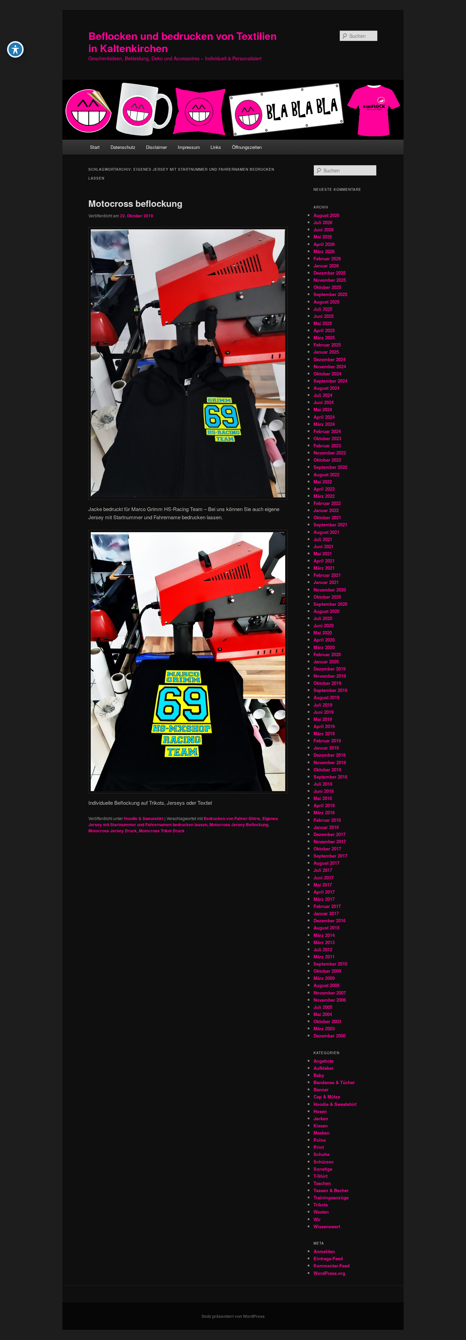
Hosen (320, 1111)
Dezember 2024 (330, 359)
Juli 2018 (323, 784)
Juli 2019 (323, 705)
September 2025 (330, 294)
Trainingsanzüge (331, 1197)
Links (215, 147)
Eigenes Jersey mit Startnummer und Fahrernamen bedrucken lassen (183, 821)
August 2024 (326, 388)
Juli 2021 (323, 539)
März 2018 (324, 812)
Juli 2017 (323, 870)
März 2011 (324, 956)
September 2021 (330, 524)
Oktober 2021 (327, 517)
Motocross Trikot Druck (162, 831)
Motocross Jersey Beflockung (238, 824)
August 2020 (326, 611)
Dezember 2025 (330, 272)
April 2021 (324, 560)
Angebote (324, 1061)
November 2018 (330, 762)
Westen (321, 1211)
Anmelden (324, 1251)
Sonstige (323, 1169)
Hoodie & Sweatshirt (143, 818)
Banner (321, 1089)
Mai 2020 (323, 632)
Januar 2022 (326, 510)
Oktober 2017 (327, 848)
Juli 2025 (323, 309)
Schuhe (322, 1154)
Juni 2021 (324, 546)
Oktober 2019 (327, 683)
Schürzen (324, 1161)
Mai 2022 (323, 481)
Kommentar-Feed (332, 1265)
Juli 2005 (323, 1007)
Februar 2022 (327, 503)
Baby (319, 1075)
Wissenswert (327, 1226)
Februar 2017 (327, 906)
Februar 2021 (327, 575)
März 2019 (324, 733)
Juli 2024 (323, 395)
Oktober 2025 (327, 287)
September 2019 (330, 690)
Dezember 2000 (330, 1035)
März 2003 (324, 1028)
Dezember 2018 (330, 755)
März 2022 (324, 496)
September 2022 (330, 467)
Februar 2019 (327, 740)
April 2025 (324, 330)
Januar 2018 (326, 827)
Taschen (322, 1183)
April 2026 (324, 244)
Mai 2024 (323, 409)
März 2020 (324, 647)
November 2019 (330, 676)
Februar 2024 (327, 431)
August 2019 (326, 697)
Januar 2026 (326, 265)
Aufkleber (324, 1068)
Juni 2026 (324, 229)
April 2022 (324, 489)
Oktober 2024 (327, 373)
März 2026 (324, 251)
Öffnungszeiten (247, 147)
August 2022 (326, 474)
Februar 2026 (327, 258)
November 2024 (330, 366)
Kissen (321, 1125)
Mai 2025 (323, 323)
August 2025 (326, 301)
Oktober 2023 (327, 438)
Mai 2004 (323, 1014)
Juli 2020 (323, 618)
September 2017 (330, 855)
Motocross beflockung (135, 203)
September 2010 (330, 963)
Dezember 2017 (330, 834)
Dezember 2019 (330, 668)
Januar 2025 (326, 352)
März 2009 (324, 978)
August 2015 (326, 927)
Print (319, 1147)
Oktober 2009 (327, 971)
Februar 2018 (327, 820)
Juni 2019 (324, 712)
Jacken (321, 1118)
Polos (320, 1140)
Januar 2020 (326, 661)
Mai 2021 (323, 553)
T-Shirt (320, 1176)
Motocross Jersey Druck (112, 831)
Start (95, 147)
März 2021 (324, 568)
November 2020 (330, 589)
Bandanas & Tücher (334, 1082)
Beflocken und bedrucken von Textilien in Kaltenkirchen (182, 41)
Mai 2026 (323, 236)
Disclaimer (156, 147)
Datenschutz (123, 147)
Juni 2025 (324, 316)
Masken (322, 1132)
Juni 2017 (324, 877)
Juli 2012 (323, 949)
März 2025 (324, 337)
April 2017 (324, 892)
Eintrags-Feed (328, 1258)
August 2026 (326, 215)
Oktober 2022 (327, 460)
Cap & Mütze (327, 1096)
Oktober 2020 (327, 597)
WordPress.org (329, 1273)
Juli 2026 (323, 222)
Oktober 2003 (327, 1021)
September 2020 (330, 604)
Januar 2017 (326, 913)
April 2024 (324, 417)
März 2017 (324, 899)
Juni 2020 (324, 625)
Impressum (189, 147)
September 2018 (330, 776)
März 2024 (324, 424)
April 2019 (324, 726)
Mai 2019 (323, 719)
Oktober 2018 (327, 769)
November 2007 (330, 992)
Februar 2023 (327, 445)
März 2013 (324, 942)
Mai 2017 (323, 884)
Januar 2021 (326, 582)
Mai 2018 (323, 798)
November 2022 (330, 452)
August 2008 (326, 985)
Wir (317, 1219)
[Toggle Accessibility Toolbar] (15, 49)
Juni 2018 (324, 791)
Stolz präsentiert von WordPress (233, 1316)
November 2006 (330, 1000)
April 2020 (324, 639)
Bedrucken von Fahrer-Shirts (232, 818)
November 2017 (330, 841)
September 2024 (330, 381)
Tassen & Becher (331, 1190)
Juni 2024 (324, 402)
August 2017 (326, 863)
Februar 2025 (327, 344)
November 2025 (330, 280)
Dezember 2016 (330, 920)
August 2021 (326, 532)
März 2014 (324, 935)
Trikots (321, 1204)
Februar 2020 (327, 654)
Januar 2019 (326, 747)
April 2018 (324, 805)
